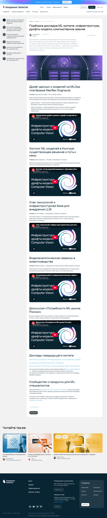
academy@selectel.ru (60, 500)
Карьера (96, 495)
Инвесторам (84, 487)
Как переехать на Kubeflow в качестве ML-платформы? (46, 363)
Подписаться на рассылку (94, 11)
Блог (42, 7)
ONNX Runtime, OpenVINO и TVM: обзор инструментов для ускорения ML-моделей (55, 360)
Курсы (49, 7)
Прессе (83, 491)
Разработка (6, 11)
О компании (97, 487)
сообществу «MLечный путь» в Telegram (54, 390)
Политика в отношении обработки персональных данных (44, 515)
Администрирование (17, 11)
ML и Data (35, 11)
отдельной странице (35, 400)
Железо (28, 11)
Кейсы (66, 7)
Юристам (84, 495)
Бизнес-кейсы (34, 492)
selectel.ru (84, 7)
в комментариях (58, 502)
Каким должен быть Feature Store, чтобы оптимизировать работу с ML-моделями (54, 366)
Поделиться (92, 35)
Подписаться (58, 489)
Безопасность (44, 11)
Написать (57, 506)
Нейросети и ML (33, 412)
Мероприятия (57, 7)
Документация (98, 491)
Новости (65, 436)
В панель (91, 7)
